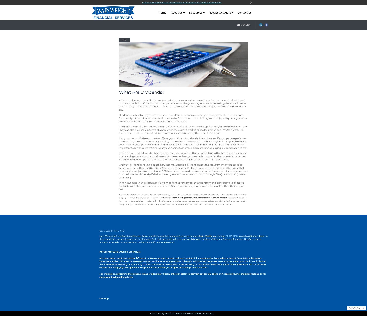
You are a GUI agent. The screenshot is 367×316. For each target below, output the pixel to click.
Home (162, 12)
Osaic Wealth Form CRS (111, 231)
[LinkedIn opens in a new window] (260, 26)
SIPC (235, 236)
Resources (195, 12)
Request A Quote (220, 12)
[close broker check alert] (251, 2)
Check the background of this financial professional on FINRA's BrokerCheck (182, 2)
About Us (177, 12)
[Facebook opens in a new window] (266, 26)
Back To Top (355, 308)
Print (125, 40)
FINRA (229, 236)
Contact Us (244, 12)
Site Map (104, 298)
